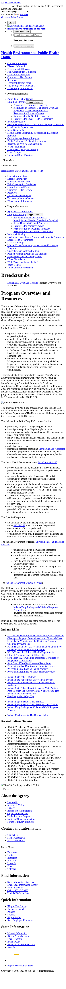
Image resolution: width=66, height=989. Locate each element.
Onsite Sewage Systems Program (23, 138)
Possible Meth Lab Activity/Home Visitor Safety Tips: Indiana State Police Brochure (33, 692)
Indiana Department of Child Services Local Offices (32, 704)
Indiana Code (13, 941)
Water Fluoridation (16, 146)
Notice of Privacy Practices (20, 821)
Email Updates (14, 939)
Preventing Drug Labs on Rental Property (27, 669)
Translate (24, 14)
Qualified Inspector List (18, 644)
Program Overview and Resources (30, 105)
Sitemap (11, 914)
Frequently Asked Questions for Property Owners (31, 666)
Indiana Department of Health (26, 28)
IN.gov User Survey (17, 906)
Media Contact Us (16, 837)
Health (6, 53)
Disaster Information (17, 66)
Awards (11, 947)
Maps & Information (17, 933)
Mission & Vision (15, 805)
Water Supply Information (20, 88)
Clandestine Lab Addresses (52, 448)
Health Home (7, 170)
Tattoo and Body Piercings (20, 155)
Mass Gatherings (15, 130)
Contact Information (17, 63)
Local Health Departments (20, 127)
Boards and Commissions (19, 810)
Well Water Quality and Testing (22, 149)
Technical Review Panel (19, 83)
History (11, 808)
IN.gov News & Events (18, 936)
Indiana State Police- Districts (21, 677)
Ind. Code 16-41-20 (47, 462)
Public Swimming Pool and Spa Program (27, 141)
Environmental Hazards (18, 69)
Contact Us (12, 835)
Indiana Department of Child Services (24, 583)
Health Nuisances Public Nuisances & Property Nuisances (35, 124)
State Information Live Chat (20, 882)
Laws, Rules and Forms (18, 74)
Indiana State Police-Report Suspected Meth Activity (32, 688)
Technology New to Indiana (21, 85)
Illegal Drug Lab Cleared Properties (31, 110)
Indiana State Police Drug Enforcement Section (30, 679)
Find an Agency (15, 887)
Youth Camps (14, 152)
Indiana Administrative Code (21, 944)
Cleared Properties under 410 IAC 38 (25, 655)
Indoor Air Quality (16, 121)
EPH (16, 282)
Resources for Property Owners (29, 113)
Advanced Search (16, 909)
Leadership (12, 802)
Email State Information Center (22, 885)
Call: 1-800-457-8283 (17, 890)
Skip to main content (11, 2)
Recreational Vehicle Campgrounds (24, 144)
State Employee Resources (20, 920)
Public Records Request (19, 816)
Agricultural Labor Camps (20, 99)
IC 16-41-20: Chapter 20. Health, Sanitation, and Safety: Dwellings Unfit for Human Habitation (34, 648)
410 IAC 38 (19, 525)
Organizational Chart (17, 813)
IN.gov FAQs (14, 917)
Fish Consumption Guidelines (21, 71)
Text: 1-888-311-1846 (18, 893)
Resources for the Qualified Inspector (32, 116)
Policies (11, 912)
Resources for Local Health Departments (33, 119)
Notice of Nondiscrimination (21, 819)
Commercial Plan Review (19, 77)
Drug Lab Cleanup (16, 102)
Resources (12, 80)
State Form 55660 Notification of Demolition (29, 663)
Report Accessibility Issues (20, 965)
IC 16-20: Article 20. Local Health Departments (30, 652)
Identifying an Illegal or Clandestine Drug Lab (36, 107)
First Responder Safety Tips (20, 696)
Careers (6, 789)
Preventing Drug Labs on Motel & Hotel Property (31, 671)
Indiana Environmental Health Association (27, 715)
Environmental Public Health (29, 170)
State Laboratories (16, 840)
